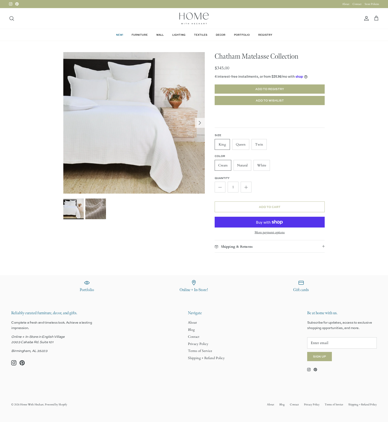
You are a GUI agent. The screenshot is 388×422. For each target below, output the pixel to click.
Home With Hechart (32, 404)
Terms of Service (200, 351)
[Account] (365, 18)
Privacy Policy (198, 344)
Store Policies (372, 4)
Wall (160, 34)
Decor (220, 34)
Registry (265, 34)
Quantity (222, 178)
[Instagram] (10, 4)
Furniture (140, 34)
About (345, 4)
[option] (134, 123)
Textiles (200, 34)
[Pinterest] (17, 4)
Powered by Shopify (56, 404)
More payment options (270, 232)
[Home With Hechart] (194, 18)
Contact (357, 4)
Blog (191, 329)
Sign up (319, 356)
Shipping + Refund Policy (206, 358)
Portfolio (242, 34)
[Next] (200, 123)
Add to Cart (269, 207)
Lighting (178, 34)
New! (119, 34)
